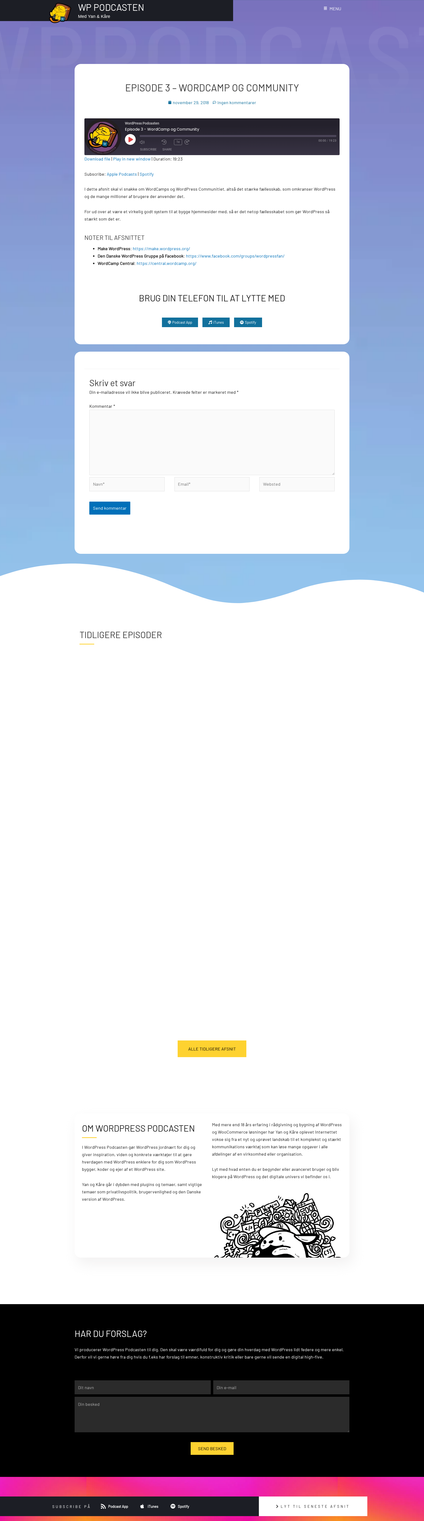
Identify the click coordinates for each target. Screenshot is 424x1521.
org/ (192, 263)
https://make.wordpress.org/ (161, 248)
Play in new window (132, 158)
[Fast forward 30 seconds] (194, 142)
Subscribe (148, 149)
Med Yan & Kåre (94, 16)
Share (167, 149)
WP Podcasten (111, 7)
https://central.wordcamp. (162, 263)
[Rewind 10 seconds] (167, 142)
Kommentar (102, 406)
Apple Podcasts (122, 174)
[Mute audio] (149, 142)
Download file (97, 158)
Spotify (147, 174)
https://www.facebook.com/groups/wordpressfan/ (235, 256)
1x (178, 142)
